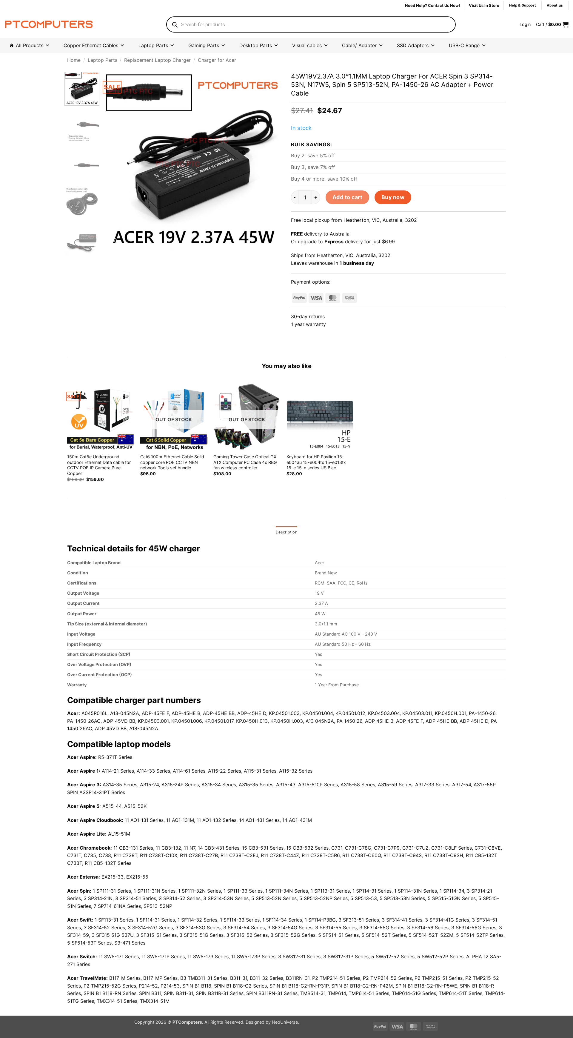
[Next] (271, 161)
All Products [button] (29, 45)
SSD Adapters (413, 45)
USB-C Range (464, 45)
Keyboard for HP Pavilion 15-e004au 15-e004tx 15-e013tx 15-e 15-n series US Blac (316, 462)
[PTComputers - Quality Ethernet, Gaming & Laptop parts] (48, 24)
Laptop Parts (153, 45)
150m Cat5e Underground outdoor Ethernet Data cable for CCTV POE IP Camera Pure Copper (99, 465)
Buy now (393, 197)
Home (74, 60)
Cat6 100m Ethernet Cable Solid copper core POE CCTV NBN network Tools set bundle (172, 462)
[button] (525, 24)
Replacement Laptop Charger (157, 60)
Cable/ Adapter (359, 45)
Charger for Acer (217, 60)
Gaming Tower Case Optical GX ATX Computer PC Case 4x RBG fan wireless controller (245, 462)
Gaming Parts (203, 45)
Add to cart (347, 197)
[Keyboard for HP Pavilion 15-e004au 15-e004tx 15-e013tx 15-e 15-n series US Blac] (320, 416)
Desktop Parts (255, 45)
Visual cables (307, 45)
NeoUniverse (285, 1022)
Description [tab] (286, 532)
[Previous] (115, 161)
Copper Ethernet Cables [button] (91, 45)
